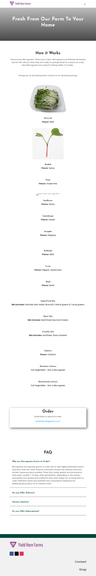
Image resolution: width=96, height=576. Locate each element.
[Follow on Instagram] (22, 554)
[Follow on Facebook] (12, 554)
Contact (80, 562)
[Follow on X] (17, 554)
